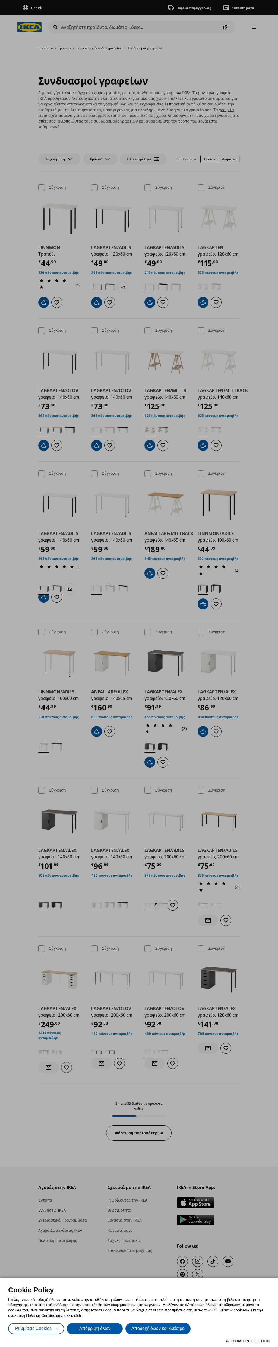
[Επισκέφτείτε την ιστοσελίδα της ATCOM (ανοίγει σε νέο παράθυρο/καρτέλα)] (248, 1341)
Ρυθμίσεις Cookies (33, 1328)
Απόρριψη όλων (94, 1328)
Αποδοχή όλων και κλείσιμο (158, 1328)
